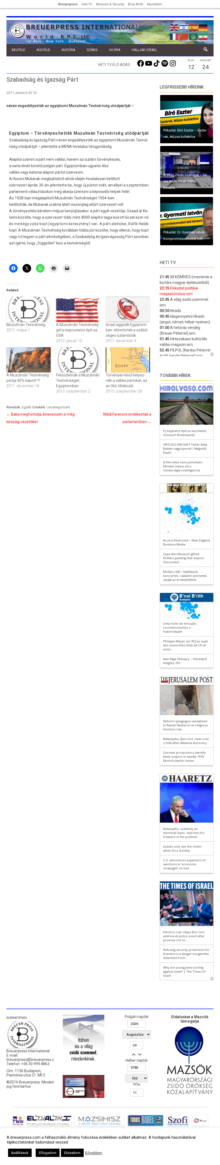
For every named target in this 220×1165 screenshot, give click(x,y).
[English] (174, 27)
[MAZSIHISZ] (100, 1126)
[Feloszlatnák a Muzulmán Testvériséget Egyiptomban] (78, 359)
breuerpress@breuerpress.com (33, 1059)
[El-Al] (49, 1126)
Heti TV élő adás (114, 65)
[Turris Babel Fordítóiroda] (145, 1126)
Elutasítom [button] (72, 1153)
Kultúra (68, 50)
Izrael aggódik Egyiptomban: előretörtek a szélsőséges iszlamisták (127, 330)
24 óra (114, 50)
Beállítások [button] (19, 1153)
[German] (203, 27)
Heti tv (168, 262)
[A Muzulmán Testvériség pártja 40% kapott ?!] (28, 359)
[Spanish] (194, 27)
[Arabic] (194, 36)
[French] (174, 36)
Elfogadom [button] (47, 1153)
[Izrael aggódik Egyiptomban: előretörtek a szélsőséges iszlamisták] (128, 309)
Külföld (43, 50)
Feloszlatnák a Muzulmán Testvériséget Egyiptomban (78, 380)
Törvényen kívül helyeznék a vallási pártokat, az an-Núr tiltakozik (126, 380)
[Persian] (203, 36)
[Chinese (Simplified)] (184, 36)
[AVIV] (18, 1126)
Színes (92, 50)
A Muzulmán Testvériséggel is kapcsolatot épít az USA (78, 330)
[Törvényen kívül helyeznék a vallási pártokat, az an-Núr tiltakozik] (128, 359)
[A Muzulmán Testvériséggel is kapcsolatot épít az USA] (78, 309)
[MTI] (200, 1126)
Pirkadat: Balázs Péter (179, 137)
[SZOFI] (177, 1126)
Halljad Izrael (144, 50)
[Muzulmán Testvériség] (28, 309)
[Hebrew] (184, 27)
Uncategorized (58, 407)
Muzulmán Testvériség (25, 325)
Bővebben (93, 1153)
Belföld (18, 50)
